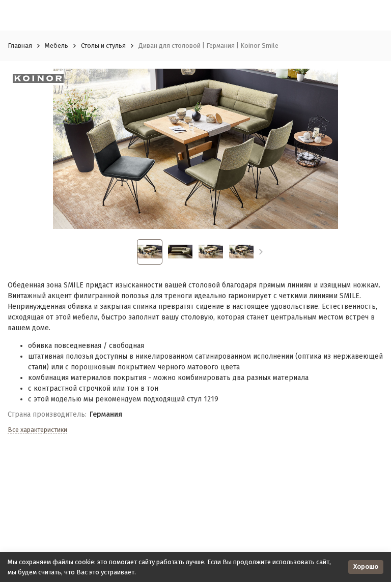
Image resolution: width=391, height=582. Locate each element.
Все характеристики (37, 429)
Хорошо (365, 566)
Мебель (56, 45)
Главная (20, 45)
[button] (261, 252)
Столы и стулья (103, 45)
